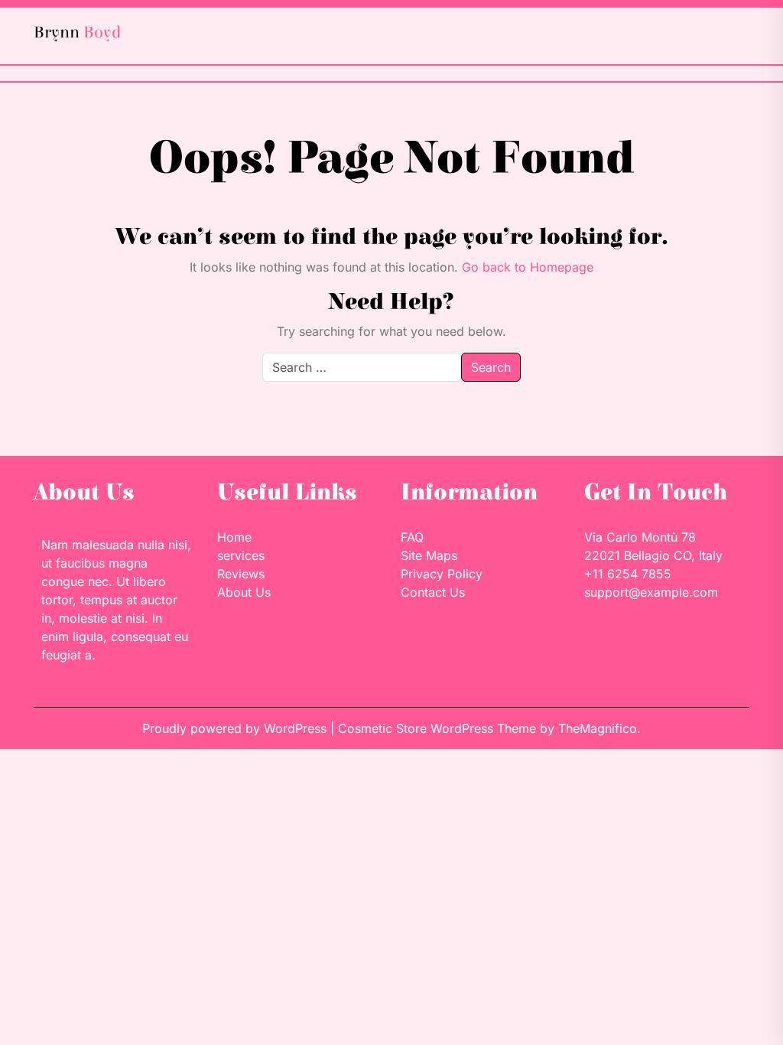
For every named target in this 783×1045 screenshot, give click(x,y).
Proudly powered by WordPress (236, 728)
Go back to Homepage (527, 267)
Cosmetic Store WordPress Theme (439, 728)
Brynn (77, 32)
